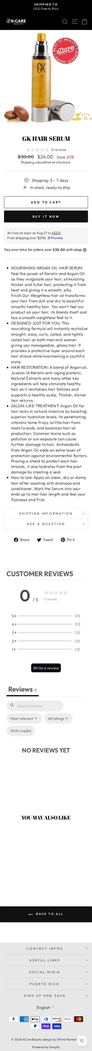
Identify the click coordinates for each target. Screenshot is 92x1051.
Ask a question (46, 524)
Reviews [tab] (22, 689)
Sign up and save (45, 995)
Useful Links (45, 960)
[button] (46, 616)
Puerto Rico (45, 984)
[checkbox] (21, 731)
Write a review (46, 667)
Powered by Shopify (46, 1047)
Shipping (27, 162)
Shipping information (46, 513)
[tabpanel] (46, 751)
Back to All (49, 914)
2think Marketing (69, 1039)
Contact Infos (45, 948)
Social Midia (45, 972)
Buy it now (46, 216)
